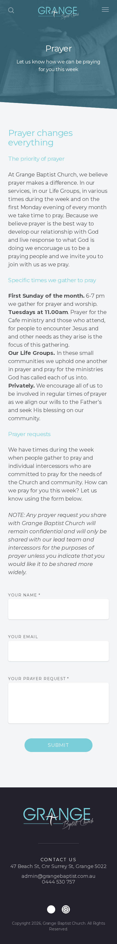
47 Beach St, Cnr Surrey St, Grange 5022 (58, 866)
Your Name (24, 595)
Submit (58, 745)
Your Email (23, 636)
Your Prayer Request (38, 678)
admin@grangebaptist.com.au (58, 876)
